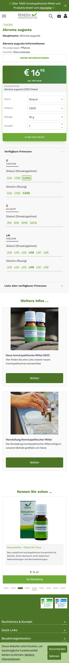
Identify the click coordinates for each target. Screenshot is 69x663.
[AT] (28, 15)
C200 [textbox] (32, 108)
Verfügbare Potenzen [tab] (18, 151)
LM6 (31, 252)
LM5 (24, 252)
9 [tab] (62, 588)
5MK (16, 222)
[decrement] (62, 127)
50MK (33, 222)
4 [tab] (27, 588)
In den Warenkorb (34, 137)
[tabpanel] (34, 540)
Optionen (54, 656)
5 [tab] (34, 588)
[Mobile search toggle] (50, 16)
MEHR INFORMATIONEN (34, 58)
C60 (9, 177)
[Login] (65, 16)
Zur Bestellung (35, 579)
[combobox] (46, 108)
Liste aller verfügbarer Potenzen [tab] (25, 285)
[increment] (62, 124)
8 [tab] (55, 588)
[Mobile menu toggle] (4, 16)
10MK (24, 222)
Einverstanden (57, 649)
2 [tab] (13, 588)
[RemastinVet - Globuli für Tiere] (34, 520)
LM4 (16, 252)
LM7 (38, 252)
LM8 (46, 252)
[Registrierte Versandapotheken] (47, 603)
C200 (26, 177)
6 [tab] (41, 588)
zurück (8, 24)
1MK (9, 222)
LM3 (9, 252)
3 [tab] (20, 588)
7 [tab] (48, 588)
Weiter (34, 378)
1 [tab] (6, 588)
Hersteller (46, 7)
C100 (17, 177)
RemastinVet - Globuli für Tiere (24, 547)
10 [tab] (34, 590)
